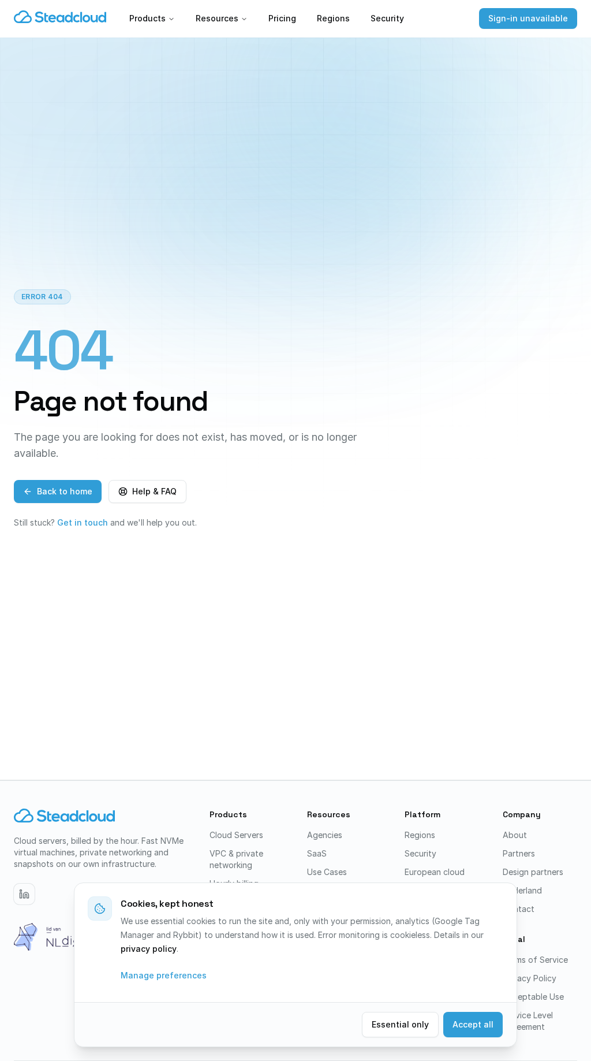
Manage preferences (164, 975)
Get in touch (82, 522)
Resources (217, 18)
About (515, 835)
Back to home (64, 491)
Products (147, 18)
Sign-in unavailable (528, 18)
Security (387, 18)
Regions (333, 18)
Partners (519, 853)
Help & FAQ (154, 491)
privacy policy (149, 949)
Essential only (400, 1024)
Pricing (282, 18)
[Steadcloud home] (60, 18)
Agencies (324, 835)
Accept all (472, 1024)
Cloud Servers (236, 835)
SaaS (317, 853)
